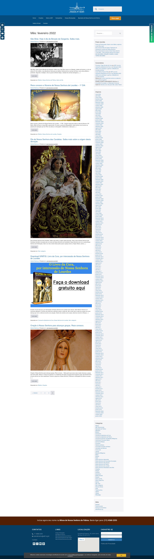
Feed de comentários (100, 507)
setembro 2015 (99, 300)
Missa (96, 454)
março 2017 (98, 271)
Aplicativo (97, 430)
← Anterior (35, 393)
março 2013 (98, 348)
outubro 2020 (98, 202)
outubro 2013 (98, 337)
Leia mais (35, 75)
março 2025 (98, 117)
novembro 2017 (99, 258)
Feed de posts (99, 506)
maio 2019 (98, 229)
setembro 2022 (99, 165)
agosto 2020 (98, 205)
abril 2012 (98, 366)
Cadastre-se (111, 539)
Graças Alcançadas (70, 18)
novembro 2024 (99, 123)
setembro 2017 (99, 261)
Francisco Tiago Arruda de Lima (103, 65)
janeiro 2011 (98, 390)
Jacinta (97, 451)
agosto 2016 (98, 282)
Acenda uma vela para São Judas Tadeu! (111, 84)
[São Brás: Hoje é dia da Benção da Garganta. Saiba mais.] (46, 55)
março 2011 (98, 387)
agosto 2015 (98, 302)
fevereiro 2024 (99, 137)
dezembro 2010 (99, 392)
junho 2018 (98, 247)
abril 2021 (98, 192)
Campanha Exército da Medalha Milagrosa (106, 438)
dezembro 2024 (99, 121)
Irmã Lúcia (98, 450)
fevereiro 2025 (99, 118)
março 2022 (98, 174)
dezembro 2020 (99, 199)
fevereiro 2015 (99, 311)
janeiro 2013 (98, 351)
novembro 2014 (99, 316)
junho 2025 (98, 112)
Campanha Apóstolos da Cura (45, 320)
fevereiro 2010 (99, 408)
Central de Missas (100, 442)
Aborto (97, 425)
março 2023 (98, 155)
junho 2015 (98, 305)
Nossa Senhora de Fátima (49, 80)
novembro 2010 (99, 393)
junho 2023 (98, 150)
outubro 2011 (98, 376)
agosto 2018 (98, 244)
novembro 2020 (99, 200)
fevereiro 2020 (99, 215)
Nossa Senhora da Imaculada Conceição (105, 461)
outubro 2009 (98, 414)
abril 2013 (98, 347)
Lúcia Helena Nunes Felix (101, 72)
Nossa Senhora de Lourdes (50, 134)
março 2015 (98, 310)
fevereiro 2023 (99, 157)
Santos (97, 482)
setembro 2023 (99, 145)
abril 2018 (98, 250)
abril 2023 (98, 154)
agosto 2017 (98, 263)
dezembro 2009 (99, 411)
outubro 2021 (98, 182)
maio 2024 (98, 133)
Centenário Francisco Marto (102, 440)
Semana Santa (99, 487)
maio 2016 (98, 287)
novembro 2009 (99, 413)
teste (96, 488)
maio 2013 (98, 345)
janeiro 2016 (98, 294)
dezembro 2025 (99, 102)
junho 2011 (98, 382)
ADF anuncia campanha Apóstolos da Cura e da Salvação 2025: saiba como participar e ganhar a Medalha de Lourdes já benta (108, 68)
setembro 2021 (99, 184)
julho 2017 (98, 265)
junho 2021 (98, 189)
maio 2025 (98, 113)
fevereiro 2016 (99, 292)
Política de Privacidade (77, 554)
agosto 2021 (98, 186)
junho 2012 (98, 363)
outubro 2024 (98, 125)
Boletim (40, 80)
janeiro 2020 (98, 216)
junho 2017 (98, 266)
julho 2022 (98, 168)
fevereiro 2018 (99, 253)
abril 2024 (98, 134)
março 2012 (98, 368)
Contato (45, 23)
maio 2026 (98, 94)
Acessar (97, 504)
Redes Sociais (99, 475)
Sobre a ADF (49, 18)
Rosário (97, 477)
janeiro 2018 (98, 255)
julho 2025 (98, 110)
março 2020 (98, 213)
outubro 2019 (98, 221)
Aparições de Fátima (100, 429)
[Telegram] (2, 37)
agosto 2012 (98, 359)
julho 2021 (98, 187)
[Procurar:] (103, 33)
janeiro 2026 (98, 100)
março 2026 (98, 97)
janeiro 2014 (98, 332)
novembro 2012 (99, 355)
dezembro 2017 (99, 256)
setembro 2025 (99, 107)
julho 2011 (98, 380)
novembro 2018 (99, 239)
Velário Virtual (37, 23)
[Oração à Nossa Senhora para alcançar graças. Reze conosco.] (61, 350)
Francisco (97, 443)
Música (97, 456)
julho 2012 (98, 361)
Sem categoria (42, 251)
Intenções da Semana (101, 448)
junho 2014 (98, 324)
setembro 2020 (99, 203)
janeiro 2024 (98, 139)
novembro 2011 (99, 374)
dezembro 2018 (99, 237)
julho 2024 (98, 129)
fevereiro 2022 (99, 176)
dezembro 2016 (99, 276)
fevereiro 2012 (99, 369)
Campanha (98, 433)
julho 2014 (98, 322)
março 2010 (98, 406)
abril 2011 (98, 385)
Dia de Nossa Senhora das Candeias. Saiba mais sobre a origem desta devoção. (60, 140)
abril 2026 (98, 96)
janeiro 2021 (98, 197)
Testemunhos (98, 490)
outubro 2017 (98, 260)
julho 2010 (98, 400)
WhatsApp (98, 495)
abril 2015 (98, 308)
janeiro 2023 (98, 158)
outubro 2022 (98, 163)
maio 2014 (98, 326)
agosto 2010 (98, 398)
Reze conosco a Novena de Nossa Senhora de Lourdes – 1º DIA (57, 85)
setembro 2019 (99, 223)
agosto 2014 (98, 321)
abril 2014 (98, 327)
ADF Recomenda (99, 427)
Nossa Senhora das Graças (102, 462)
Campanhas (59, 18)
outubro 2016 (98, 279)
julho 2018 (98, 245)
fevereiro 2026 (99, 99)
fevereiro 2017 (99, 273)
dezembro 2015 (99, 295)
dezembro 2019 (99, 218)
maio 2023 (98, 152)
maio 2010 (98, 403)
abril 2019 (98, 231)
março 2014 (98, 329)
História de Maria (99, 445)
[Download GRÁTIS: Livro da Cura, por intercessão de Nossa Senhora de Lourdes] (61, 285)
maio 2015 (98, 306)
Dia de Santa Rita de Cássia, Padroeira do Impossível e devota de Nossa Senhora (106, 48)
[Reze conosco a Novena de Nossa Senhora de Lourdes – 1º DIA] (55, 105)
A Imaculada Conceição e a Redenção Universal (107, 82)
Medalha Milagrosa (100, 453)
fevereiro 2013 (99, 350)
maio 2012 (98, 364)
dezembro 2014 (99, 314)
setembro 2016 (99, 281)
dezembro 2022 (99, 160)
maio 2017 (98, 268)
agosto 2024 (98, 128)
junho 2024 (98, 131)
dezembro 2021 (99, 179)
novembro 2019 (99, 219)
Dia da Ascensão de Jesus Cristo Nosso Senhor (107, 51)
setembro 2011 (99, 377)
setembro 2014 (99, 319)
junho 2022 (98, 170)
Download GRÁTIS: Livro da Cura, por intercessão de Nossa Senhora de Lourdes (59, 257)
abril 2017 (98, 269)
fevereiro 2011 (99, 388)
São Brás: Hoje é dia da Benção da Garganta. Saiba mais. (55, 38)
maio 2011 (98, 384)
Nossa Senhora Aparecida (102, 459)
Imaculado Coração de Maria (102, 446)
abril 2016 (98, 289)
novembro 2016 (99, 277)
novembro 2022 (99, 162)
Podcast (97, 472)
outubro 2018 (98, 240)
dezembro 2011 (99, 372)
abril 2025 (98, 115)
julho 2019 (98, 226)
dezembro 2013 (99, 334)
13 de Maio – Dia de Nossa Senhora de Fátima (107, 52)
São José (97, 483)
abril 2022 (98, 173)
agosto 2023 (98, 147)
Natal (96, 458)
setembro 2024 (99, 126)
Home (34, 18)
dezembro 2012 (99, 353)
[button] (115, 18)
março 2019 (98, 232)
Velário (97, 491)
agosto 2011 (98, 379)
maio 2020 (98, 210)
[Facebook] (2, 25)
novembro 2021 (99, 181)
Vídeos (97, 493)
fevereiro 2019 (99, 234)
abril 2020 (98, 211)
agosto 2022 (98, 166)
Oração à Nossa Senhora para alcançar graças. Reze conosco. (57, 325)
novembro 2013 (99, 335)
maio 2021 (98, 191)
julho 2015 (98, 303)
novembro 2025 (99, 104)
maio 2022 (98, 171)
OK (121, 555)
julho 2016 (98, 284)
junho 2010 (98, 401)
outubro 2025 (98, 105)
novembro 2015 (99, 297)
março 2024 (98, 136)
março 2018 (98, 252)
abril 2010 (98, 405)
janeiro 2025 (98, 120)
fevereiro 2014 (99, 331)
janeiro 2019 (98, 236)
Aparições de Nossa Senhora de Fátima (89, 18)
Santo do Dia (60, 80)
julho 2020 (98, 207)
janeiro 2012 (98, 371)
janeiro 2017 (98, 274)
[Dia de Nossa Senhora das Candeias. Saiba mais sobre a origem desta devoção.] (61, 192)
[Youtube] (2, 33)
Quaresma (98, 474)
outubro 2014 (98, 318)
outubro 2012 (98, 356)
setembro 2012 (99, 358)
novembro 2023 (99, 142)
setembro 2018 (99, 242)
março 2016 (98, 290)
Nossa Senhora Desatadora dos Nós (104, 467)
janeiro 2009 (98, 416)
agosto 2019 (98, 224)
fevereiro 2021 (99, 195)
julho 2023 (98, 149)
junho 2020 (98, 208)
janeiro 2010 (98, 409)
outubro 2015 (98, 298)
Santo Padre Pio (99, 480)
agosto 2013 (98, 340)
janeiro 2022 (98, 178)
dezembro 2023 (99, 141)
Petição (97, 470)
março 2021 (98, 194)
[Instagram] (2, 29)
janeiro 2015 (98, 313)
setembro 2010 (99, 396)
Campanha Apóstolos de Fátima (103, 437)
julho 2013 (98, 342)
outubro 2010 (98, 395)
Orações (41, 18)
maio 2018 (98, 248)
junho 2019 (98, 228)
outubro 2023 (98, 144)
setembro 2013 (99, 339)
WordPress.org (99, 509)
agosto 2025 (98, 108)
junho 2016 (98, 285)
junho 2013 (98, 343)
